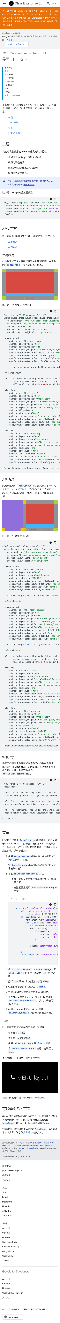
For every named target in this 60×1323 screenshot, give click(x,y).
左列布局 (12, 246)
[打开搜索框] (48, 3)
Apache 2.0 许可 (38, 1145)
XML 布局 (13, 122)
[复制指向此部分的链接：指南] (11, 1021)
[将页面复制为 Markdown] (21, 59)
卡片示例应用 (37, 1097)
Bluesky (5, 1197)
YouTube (6, 1215)
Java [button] (24, 898)
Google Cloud (8, 1251)
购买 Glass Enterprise (12, 1171)
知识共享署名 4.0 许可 (47, 1143)
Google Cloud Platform (12, 1293)
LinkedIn (6, 1206)
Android (6, 1228)
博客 (4, 1192)
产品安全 (6, 1180)
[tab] (13, 898)
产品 (12, 53)
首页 (4, 53)
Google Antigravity (10, 1247)
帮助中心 (10, 25)
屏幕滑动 (28, 1132)
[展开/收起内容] (14, 68)
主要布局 (12, 241)
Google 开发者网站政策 (28, 1148)
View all (5, 1260)
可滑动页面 (14, 133)
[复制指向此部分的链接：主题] (12, 144)
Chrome (6, 1233)
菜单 (10, 127)
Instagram (7, 1202)
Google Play (7, 1256)
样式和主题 (29, 184)
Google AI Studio (9, 1242)
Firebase (6, 1237)
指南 (44, 53)
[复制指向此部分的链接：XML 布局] (20, 228)
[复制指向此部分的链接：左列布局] (17, 480)
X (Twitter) (7, 1211)
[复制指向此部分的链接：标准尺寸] (17, 757)
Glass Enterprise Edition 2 (29, 3)
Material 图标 (43, 1043)
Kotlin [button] (14, 898)
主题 (10, 117)
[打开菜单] (5, 3)
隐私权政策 (14, 1309)
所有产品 (6, 1297)
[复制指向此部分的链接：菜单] (12, 833)
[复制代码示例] (55, 199)
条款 (4, 1309)
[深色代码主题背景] (50, 199)
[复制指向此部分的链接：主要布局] (17, 255)
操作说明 (6, 1175)
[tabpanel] (33, 933)
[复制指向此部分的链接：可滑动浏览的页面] (33, 1109)
